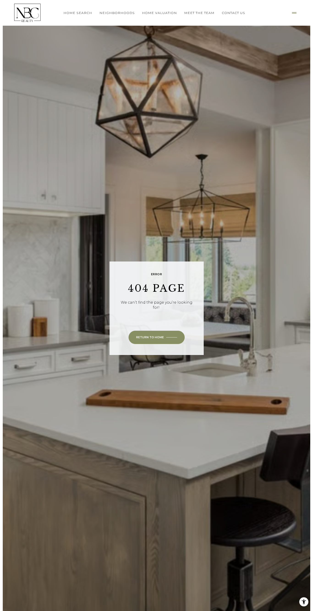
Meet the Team (199, 13)
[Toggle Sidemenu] (294, 12)
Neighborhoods (117, 13)
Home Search (77, 13)
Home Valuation (159, 13)
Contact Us (233, 13)
